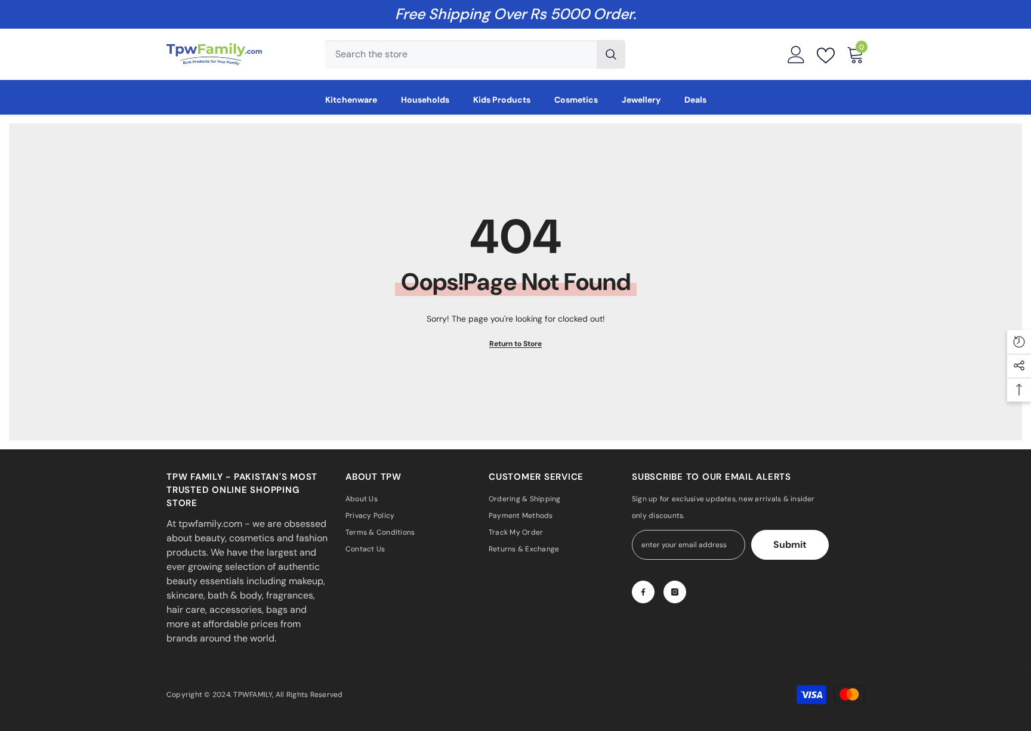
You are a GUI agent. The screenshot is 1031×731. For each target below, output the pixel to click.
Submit (790, 544)
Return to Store (515, 343)
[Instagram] (674, 592)
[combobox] (461, 54)
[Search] (475, 54)
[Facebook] (643, 592)
